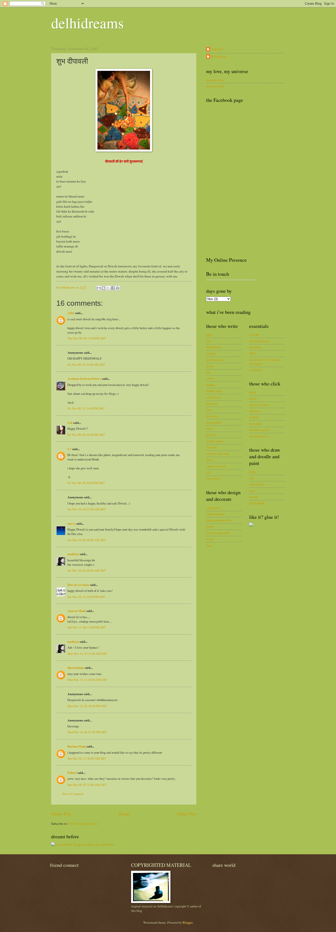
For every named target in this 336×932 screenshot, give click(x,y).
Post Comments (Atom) (83, 823)
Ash (70, 422)
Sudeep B (217, 49)
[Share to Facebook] (112, 288)
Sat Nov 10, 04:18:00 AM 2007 (86, 540)
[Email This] (98, 288)
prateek (210, 434)
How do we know (78, 584)
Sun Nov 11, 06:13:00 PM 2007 (86, 627)
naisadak (211, 403)
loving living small (218, 533)
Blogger (187, 922)
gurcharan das (214, 359)
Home (124, 814)
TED (252, 353)
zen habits (255, 369)
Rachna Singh (76, 746)
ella (251, 478)
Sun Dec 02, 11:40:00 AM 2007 (86, 758)
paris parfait (213, 422)
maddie (210, 384)
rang (209, 545)
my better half (215, 86)
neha (209, 410)
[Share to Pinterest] (117, 288)
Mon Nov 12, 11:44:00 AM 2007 (87, 679)
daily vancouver (259, 404)
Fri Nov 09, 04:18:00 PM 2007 (86, 434)
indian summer (215, 514)
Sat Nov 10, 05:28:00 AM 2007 (86, 570)
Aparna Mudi (76, 611)
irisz (252, 490)
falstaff (210, 353)
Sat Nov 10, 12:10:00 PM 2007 (86, 597)
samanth (211, 447)
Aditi (70, 313)
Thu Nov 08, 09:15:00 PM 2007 (86, 338)
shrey (209, 460)
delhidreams (87, 22)
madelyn (73, 554)
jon (208, 372)
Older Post (186, 814)
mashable (255, 347)
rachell (253, 497)
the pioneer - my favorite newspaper (264, 361)
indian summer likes (219, 520)
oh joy (210, 539)
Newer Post (61, 814)
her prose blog (215, 80)
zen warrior (213, 478)
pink (209, 428)
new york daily (258, 436)
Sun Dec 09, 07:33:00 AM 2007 (86, 784)
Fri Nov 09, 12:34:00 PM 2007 (86, 408)
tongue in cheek (216, 466)
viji (208, 472)
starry (71, 523)
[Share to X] (108, 288)
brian (252, 392)
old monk (212, 416)
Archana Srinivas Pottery (84, 378)
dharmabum (75, 667)
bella (252, 472)
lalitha (210, 378)
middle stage (214, 391)
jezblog (254, 417)
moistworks (213, 397)
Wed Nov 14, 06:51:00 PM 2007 (87, 732)
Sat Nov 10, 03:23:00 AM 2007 (86, 509)
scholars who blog (217, 453)
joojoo (210, 526)
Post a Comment (72, 794)
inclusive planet (259, 341)
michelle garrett (259, 430)
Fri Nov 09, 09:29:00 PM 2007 (86, 483)
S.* (69, 449)
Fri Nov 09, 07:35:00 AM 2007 (86, 364)
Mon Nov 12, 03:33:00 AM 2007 (87, 653)
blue (209, 341)
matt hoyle (255, 423)
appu (209, 334)
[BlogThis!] (103, 288)
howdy (210, 366)
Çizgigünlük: (257, 503)
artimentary (213, 507)
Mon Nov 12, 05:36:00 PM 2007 (87, 706)
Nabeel (72, 772)
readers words (214, 441)
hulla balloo (256, 484)
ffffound (254, 411)
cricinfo (254, 334)
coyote (253, 398)
